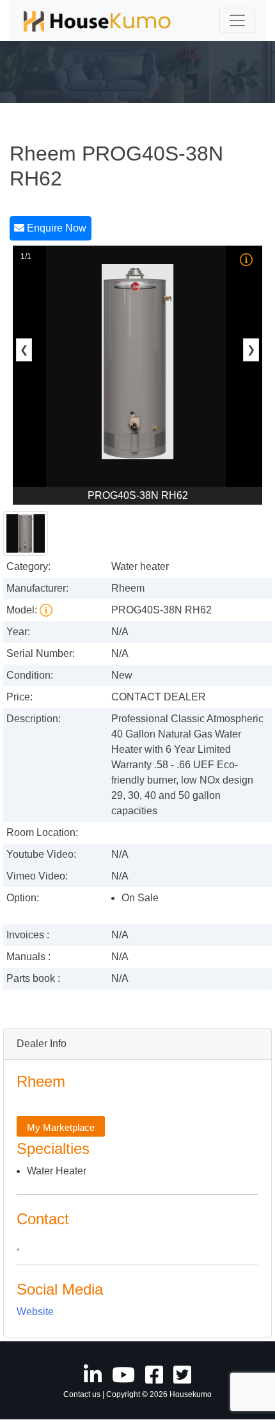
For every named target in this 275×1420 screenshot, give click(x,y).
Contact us (81, 1394)
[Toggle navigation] (237, 20)
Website (35, 1311)
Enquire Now (55, 228)
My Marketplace (61, 1126)
